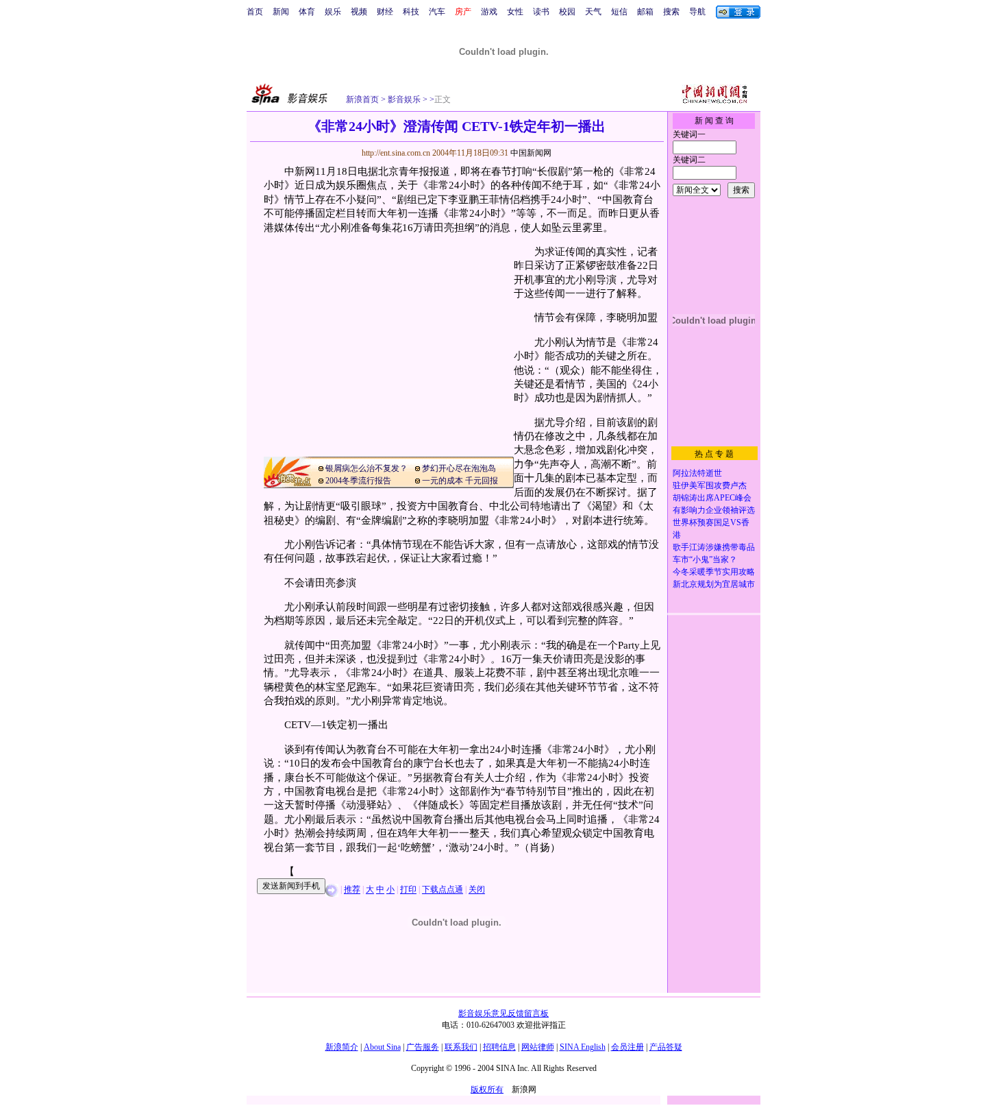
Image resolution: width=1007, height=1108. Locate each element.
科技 (411, 11)
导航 (697, 11)
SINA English (583, 1047)
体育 (307, 11)
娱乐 (333, 11)
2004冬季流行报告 (358, 480)
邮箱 (645, 11)
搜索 (671, 11)
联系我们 (461, 1047)
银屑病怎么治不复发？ (366, 468)
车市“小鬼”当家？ (705, 559)
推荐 (352, 890)
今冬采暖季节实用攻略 (714, 572)
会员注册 (627, 1047)
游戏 (489, 11)
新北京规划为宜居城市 (714, 584)
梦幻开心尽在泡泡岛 (459, 468)
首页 (255, 11)
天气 (593, 11)
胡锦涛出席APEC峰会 (712, 498)
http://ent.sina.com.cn (397, 153)
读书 (541, 11)
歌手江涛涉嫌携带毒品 (714, 547)
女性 (515, 11)
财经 (385, 11)
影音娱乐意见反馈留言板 (503, 1013)
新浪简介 (341, 1047)
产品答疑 (665, 1047)
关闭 (477, 890)
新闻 (281, 11)
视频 (359, 11)
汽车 (437, 11)
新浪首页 (362, 99)
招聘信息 (499, 1047)
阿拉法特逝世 (697, 473)
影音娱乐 (404, 99)
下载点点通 (442, 890)
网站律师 (537, 1047)
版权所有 (487, 1089)
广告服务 (422, 1047)
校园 (567, 11)
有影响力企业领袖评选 (714, 510)
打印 (408, 890)
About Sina (382, 1047)
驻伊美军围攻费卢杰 (710, 485)
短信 (619, 11)
